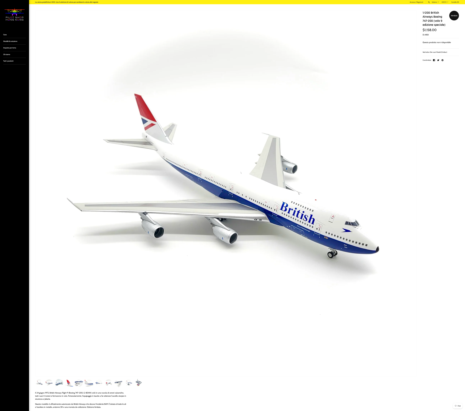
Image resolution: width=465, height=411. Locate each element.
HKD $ (444, 2)
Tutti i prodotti (8, 61)
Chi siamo (6, 54)
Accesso (412, 2)
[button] (411, 193)
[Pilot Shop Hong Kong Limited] (14, 14)
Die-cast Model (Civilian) (438, 52)
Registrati (420, 2)
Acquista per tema (9, 48)
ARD (427, 35)
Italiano (434, 2)
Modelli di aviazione (10, 41)
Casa (5, 35)
